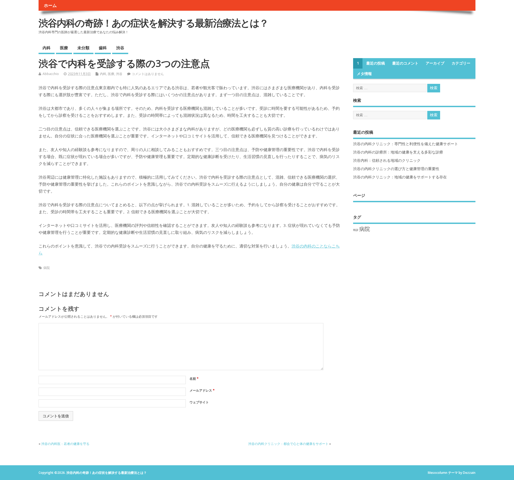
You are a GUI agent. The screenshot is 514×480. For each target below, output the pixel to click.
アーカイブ (435, 63)
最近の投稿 (375, 63)
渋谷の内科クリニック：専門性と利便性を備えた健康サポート (405, 143)
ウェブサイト (199, 402)
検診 (355, 230)
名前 (194, 378)
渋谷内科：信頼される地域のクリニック (387, 160)
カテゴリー (461, 63)
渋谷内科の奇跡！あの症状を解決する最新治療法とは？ (153, 22)
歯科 (103, 47)
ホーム (50, 5)
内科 (47, 47)
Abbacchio (51, 74)
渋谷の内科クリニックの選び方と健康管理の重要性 (396, 168)
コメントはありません (148, 74)
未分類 (83, 47)
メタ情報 (364, 73)
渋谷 (120, 47)
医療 (64, 47)
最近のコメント (405, 63)
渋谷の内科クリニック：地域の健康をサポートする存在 (400, 177)
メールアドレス (202, 390)
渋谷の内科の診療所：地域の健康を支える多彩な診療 (398, 152)
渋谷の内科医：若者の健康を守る (65, 443)
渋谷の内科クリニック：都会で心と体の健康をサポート (288, 443)
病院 (46, 267)
